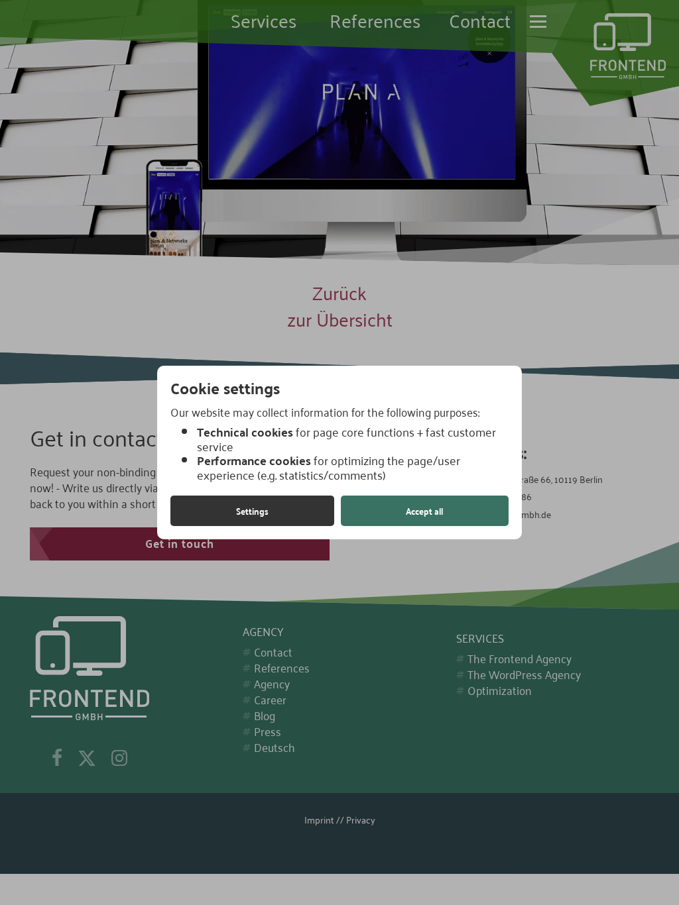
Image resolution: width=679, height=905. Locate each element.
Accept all (424, 510)
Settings (252, 510)
